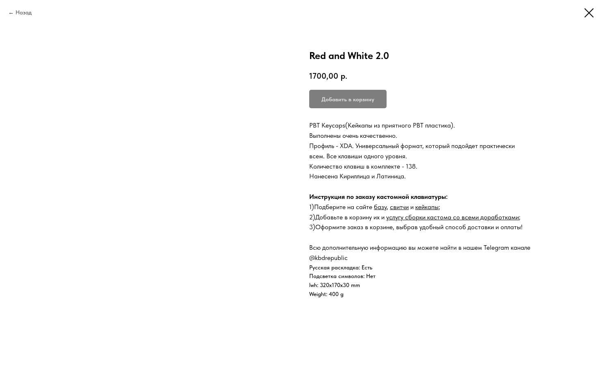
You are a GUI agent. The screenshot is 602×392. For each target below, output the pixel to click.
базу (380, 207)
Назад (24, 12)
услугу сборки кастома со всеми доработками (452, 217)
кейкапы (427, 207)
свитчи (399, 207)
